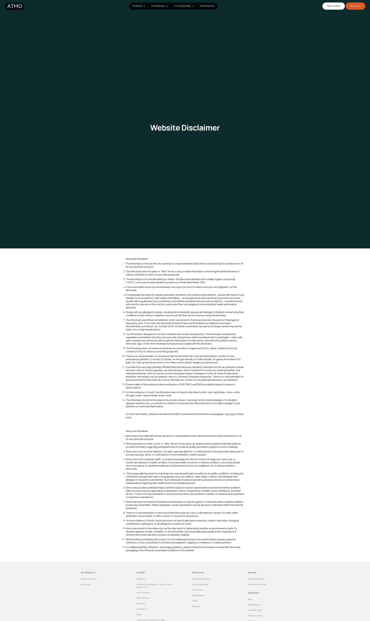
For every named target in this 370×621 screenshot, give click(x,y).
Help (139, 614)
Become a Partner (256, 579)
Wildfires (196, 606)
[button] (138, 6)
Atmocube (86, 584)
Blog (250, 599)
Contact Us (142, 609)
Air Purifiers (197, 590)
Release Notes (255, 615)
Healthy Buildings (200, 584)
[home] (15, 6)
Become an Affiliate (257, 584)
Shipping (141, 579)
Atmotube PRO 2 (89, 579)
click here (230, 414)
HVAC (194, 601)
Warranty (141, 603)
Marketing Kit (254, 604)
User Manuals (143, 592)
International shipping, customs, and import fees (154, 585)
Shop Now (355, 6)
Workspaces (198, 595)
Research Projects (201, 579)
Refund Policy (143, 598)
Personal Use (207, 6)
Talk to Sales (334, 6)
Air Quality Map (255, 610)
